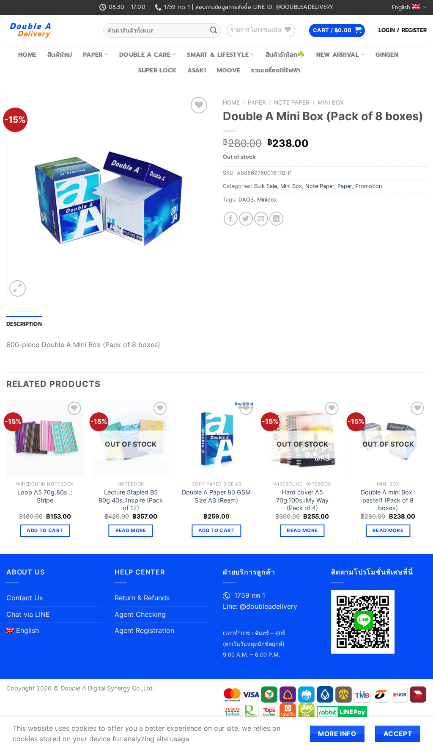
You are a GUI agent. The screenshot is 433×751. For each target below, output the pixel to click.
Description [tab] (24, 324)
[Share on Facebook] (231, 219)
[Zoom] (17, 288)
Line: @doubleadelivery (260, 606)
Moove (228, 70)
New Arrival (337, 54)
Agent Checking (140, 614)
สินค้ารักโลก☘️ (285, 54)
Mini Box (331, 102)
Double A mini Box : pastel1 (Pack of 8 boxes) (388, 500)
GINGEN (386, 54)
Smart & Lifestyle (218, 54)
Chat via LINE (28, 614)
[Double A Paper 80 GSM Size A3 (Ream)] (216, 438)
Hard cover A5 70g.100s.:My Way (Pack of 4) (302, 500)
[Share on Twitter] (246, 219)
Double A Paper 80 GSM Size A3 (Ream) (216, 496)
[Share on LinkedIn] (276, 219)
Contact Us (24, 598)
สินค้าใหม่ (59, 54)
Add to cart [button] (45, 530)
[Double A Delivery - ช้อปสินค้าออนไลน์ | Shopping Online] (48, 30)
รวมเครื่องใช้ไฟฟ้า (275, 70)
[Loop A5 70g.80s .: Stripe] (45, 438)
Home (27, 54)
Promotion (368, 186)
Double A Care (144, 54)
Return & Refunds (142, 598)
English (401, 7)
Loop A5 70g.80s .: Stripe (44, 496)
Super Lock (157, 70)
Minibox (267, 199)
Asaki (196, 70)
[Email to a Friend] (261, 219)
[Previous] (6, 476)
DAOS (246, 199)
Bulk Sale (265, 186)
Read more (130, 530)
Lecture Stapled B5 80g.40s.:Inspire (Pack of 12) (131, 500)
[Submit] (213, 30)
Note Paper (292, 102)
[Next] (426, 476)
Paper (92, 54)
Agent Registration (144, 630)
